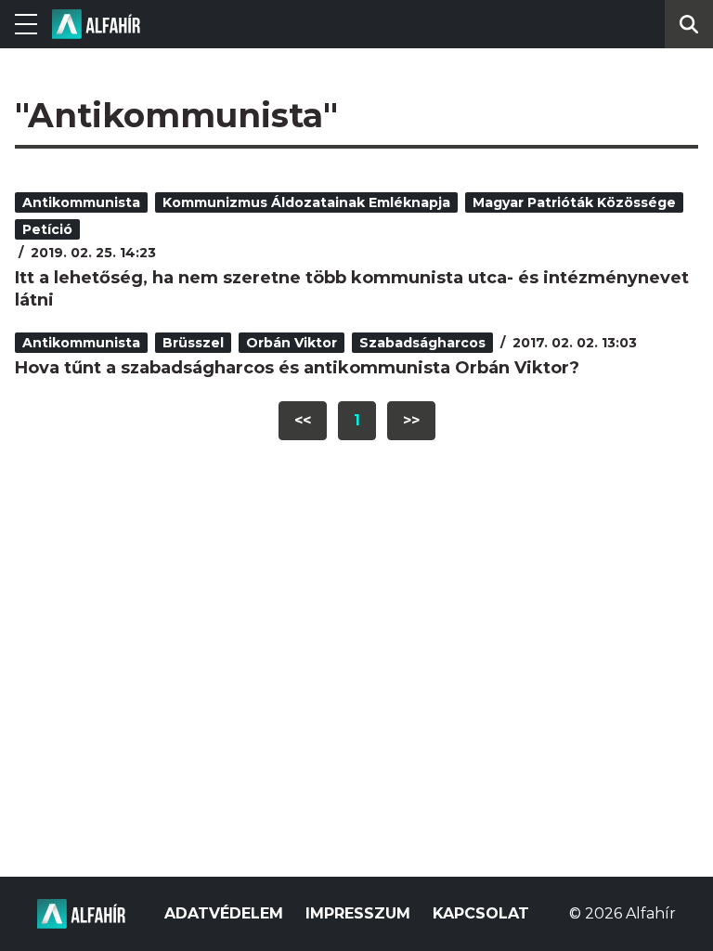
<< (302, 420)
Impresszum (357, 913)
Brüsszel (193, 342)
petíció (47, 229)
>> (411, 420)
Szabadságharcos (422, 342)
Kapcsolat (481, 913)
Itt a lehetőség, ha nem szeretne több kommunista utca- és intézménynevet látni (352, 288)
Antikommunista (81, 202)
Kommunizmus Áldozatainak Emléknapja (306, 202)
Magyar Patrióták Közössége (574, 202)
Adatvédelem (223, 913)
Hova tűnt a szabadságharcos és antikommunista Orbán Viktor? (297, 368)
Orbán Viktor (291, 342)
